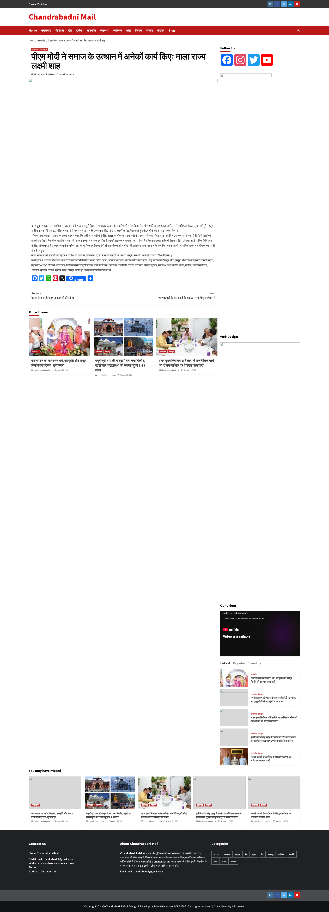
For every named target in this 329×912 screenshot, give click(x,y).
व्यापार (149, 30)
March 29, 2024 (66, 74)
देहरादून (60, 30)
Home (33, 30)
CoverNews (221, 906)
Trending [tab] (254, 663)
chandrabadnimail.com (44, 74)
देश (70, 30)
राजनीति (91, 30)
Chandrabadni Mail (62, 17)
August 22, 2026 (62, 370)
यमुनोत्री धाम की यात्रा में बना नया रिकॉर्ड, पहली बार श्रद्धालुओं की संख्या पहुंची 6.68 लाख (120, 365)
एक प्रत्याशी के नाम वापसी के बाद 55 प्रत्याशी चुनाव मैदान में (187, 295)
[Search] (298, 30)
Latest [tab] (225, 663)
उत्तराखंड (46, 30)
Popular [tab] (239, 663)
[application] (260, 633)
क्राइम (160, 30)
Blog (172, 30)
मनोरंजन (117, 30)
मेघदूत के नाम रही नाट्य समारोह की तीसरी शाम (53, 295)
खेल (128, 30)
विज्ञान (138, 30)
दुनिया (79, 30)
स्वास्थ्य (104, 30)
